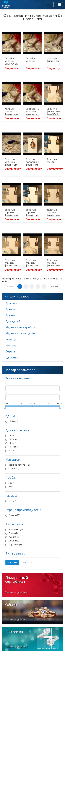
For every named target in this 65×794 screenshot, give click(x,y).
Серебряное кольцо (33, 60)
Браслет (11, 303)
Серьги (10, 351)
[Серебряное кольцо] (32, 43)
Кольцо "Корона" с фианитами (11, 111)
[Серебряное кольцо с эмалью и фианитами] (32, 93)
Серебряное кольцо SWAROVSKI (12, 61)
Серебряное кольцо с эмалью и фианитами (33, 112)
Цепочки (12, 357)
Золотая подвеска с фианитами (32, 162)
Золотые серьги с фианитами (11, 212)
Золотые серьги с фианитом (32, 212)
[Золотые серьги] (53, 144)
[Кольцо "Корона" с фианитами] (11, 93)
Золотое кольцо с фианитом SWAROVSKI (11, 163)
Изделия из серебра (20, 327)
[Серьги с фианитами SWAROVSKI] (53, 93)
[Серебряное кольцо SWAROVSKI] (11, 43)
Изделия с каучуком (20, 333)
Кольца (10, 339)
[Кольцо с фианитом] (53, 43)
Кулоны (11, 345)
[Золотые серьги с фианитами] (11, 194)
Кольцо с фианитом (53, 60)
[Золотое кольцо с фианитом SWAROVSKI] (11, 144)
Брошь (10, 315)
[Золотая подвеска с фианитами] (32, 144)
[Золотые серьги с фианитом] (32, 194)
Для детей (13, 321)
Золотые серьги (52, 161)
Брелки (10, 309)
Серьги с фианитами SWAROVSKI (53, 111)
